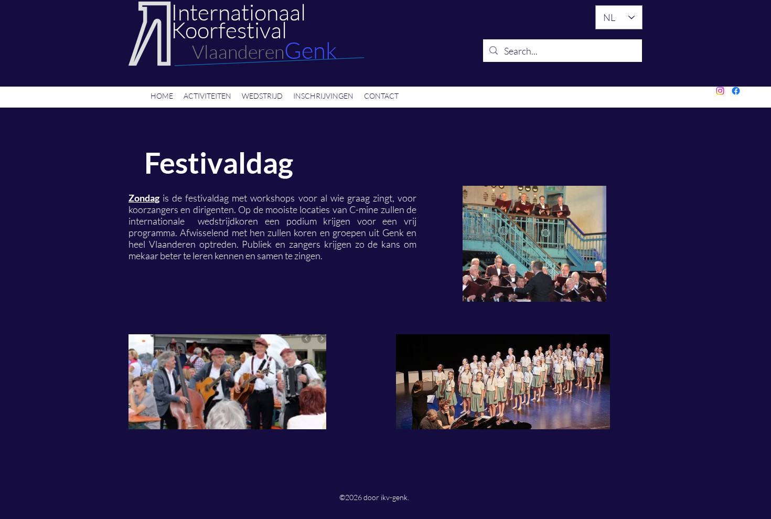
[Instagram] (720, 91)
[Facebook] (736, 91)
